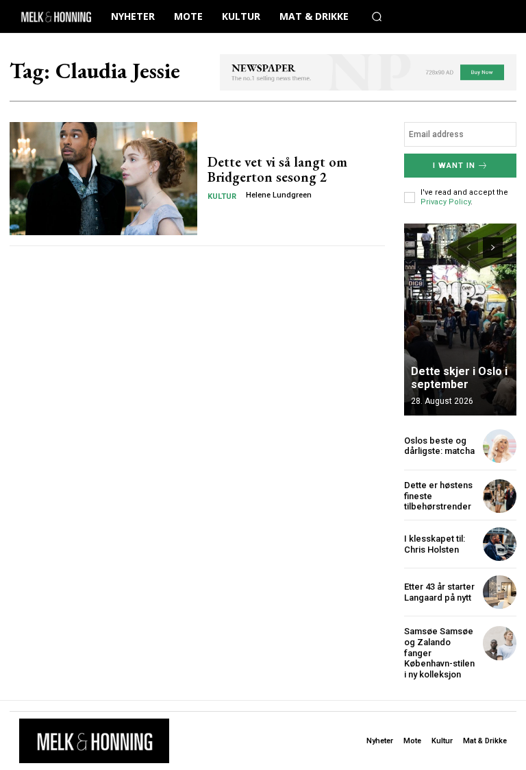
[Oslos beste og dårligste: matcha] (499, 446)
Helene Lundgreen (279, 195)
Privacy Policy (446, 201)
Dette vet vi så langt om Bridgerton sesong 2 (277, 169)
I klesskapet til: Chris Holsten (434, 544)
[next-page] (493, 247)
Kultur (222, 196)
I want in (454, 165)
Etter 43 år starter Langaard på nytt (439, 592)
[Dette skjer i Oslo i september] (460, 320)
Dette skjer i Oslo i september (459, 378)
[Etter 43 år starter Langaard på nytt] (499, 592)
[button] (377, 16)
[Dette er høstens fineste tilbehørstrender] (499, 496)
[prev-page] (468, 247)
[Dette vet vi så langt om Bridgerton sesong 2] (103, 178)
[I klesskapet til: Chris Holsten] (499, 544)
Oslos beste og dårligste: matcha (439, 446)
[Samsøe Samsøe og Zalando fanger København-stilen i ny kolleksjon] (499, 643)
